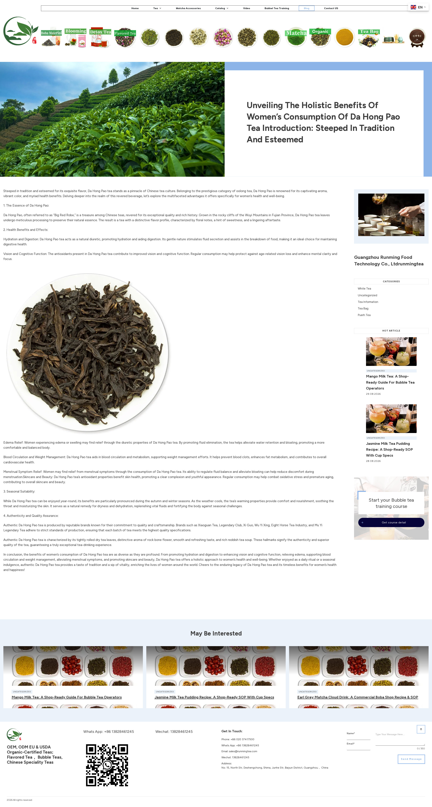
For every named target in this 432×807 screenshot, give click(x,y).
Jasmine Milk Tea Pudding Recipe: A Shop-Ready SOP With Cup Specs (389, 449)
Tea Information (368, 302)
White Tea (364, 288)
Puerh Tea (364, 315)
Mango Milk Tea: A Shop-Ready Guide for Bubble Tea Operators (390, 382)
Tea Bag (363, 308)
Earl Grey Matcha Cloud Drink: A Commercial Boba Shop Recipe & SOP (357, 697)
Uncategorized (367, 295)
